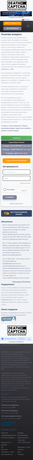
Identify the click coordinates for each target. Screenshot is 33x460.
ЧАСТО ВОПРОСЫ (24, 442)
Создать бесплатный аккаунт (16, 160)
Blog (19, 452)
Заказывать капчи (24, 447)
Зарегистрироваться (12, 23)
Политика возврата (8, 438)
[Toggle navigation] (28, 26)
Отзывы (20, 449)
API (2, 447)
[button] (16, 138)
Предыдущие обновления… (21, 282)
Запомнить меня (25, 183)
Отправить (9, 197)
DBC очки (4, 449)
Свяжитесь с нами (7, 69)
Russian (27, 19)
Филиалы (21, 454)
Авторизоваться (12, 28)
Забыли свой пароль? (16, 203)
